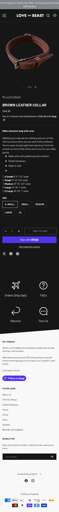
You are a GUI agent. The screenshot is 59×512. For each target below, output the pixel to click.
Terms (5, 409)
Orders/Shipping (10, 404)
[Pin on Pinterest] (17, 253)
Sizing (5, 414)
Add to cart (40, 231)
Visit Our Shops (9, 399)
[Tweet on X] (4, 253)
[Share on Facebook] (11, 253)
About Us (6, 394)
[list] (29, 56)
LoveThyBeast (13, 96)
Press (5, 419)
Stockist (6, 424)
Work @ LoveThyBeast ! (13, 429)
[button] (54, 15)
